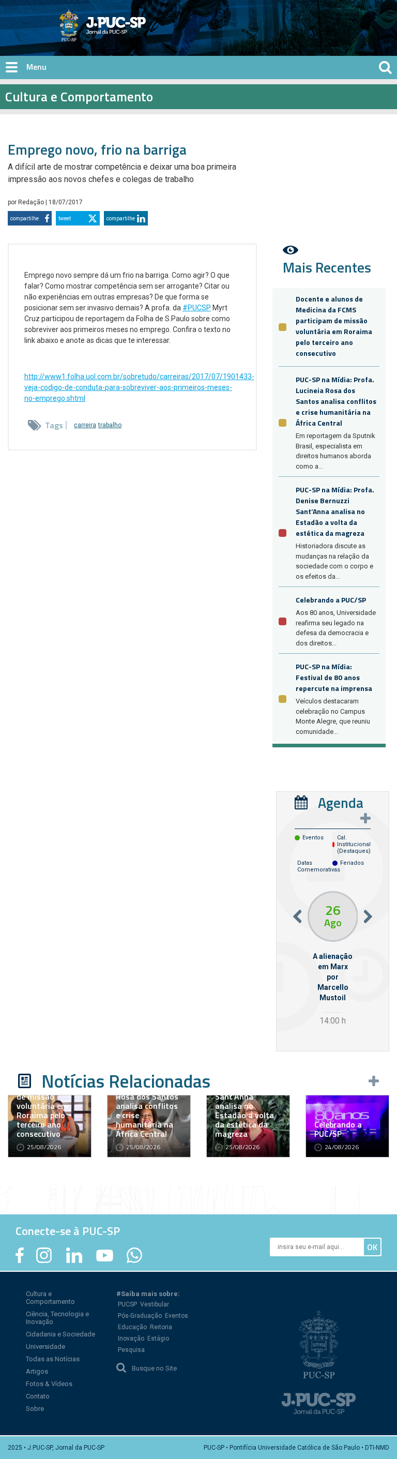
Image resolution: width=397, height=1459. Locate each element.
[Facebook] (20, 1255)
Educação (132, 1327)
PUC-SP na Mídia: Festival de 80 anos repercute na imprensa (334, 677)
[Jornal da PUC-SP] (103, 25)
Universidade (45, 1346)
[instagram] (44, 1255)
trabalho (109, 425)
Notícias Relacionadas (125, 1081)
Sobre (35, 1408)
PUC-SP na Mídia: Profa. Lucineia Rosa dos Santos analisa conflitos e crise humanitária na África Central (336, 401)
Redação (31, 202)
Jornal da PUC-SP (141, 34)
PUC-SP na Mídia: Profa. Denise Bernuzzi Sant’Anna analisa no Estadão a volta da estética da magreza (335, 511)
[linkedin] (74, 1255)
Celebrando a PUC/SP (331, 599)
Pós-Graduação (140, 1315)
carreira (85, 425)
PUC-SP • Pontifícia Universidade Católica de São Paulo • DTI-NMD (296, 1447)
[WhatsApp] (134, 1255)
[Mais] (365, 818)
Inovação (131, 1338)
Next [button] (368, 916)
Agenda (340, 802)
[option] (333, 959)
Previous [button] (297, 916)
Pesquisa (131, 1349)
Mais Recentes (327, 267)
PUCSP (127, 1304)
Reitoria (161, 1327)
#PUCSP (196, 308)
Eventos (176, 1315)
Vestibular (154, 1304)
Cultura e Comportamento (50, 1297)
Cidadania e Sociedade (60, 1334)
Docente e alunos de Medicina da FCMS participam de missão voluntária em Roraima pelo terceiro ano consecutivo (334, 325)
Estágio (158, 1338)
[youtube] (104, 1255)
